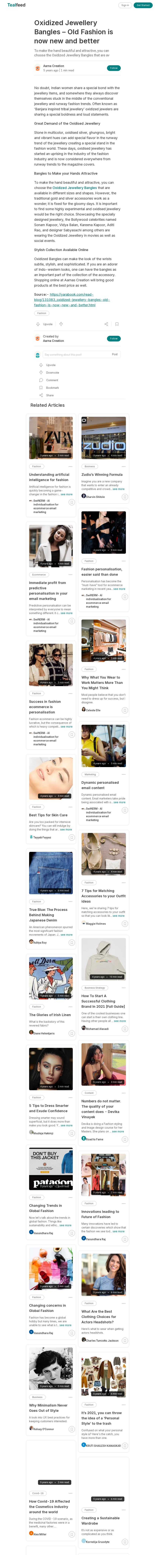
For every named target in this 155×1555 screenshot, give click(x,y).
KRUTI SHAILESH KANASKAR (103, 1445)
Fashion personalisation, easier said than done (101, 571)
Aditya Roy (39, 942)
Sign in (125, 5)
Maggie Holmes (96, 923)
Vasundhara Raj (96, 1239)
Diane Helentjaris (44, 1033)
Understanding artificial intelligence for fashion (49, 477)
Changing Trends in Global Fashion (45, 1208)
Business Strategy (95, 987)
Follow (114, 68)
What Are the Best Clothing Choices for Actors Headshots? (98, 1316)
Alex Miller (39, 1534)
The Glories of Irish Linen (50, 1015)
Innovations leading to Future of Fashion (100, 1214)
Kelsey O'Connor (43, 1429)
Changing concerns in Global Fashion (47, 1308)
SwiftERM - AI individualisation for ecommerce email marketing (98, 601)
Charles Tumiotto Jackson (102, 1340)
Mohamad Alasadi (97, 1028)
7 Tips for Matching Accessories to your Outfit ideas (103, 896)
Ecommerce (39, 574)
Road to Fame (94, 1139)
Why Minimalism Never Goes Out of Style (48, 1408)
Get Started (143, 5)
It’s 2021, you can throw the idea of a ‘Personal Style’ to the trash (101, 1418)
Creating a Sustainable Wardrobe (100, 1520)
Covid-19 (37, 1493)
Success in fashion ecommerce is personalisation (45, 707)
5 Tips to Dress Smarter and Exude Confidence (49, 1108)
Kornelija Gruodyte (97, 1541)
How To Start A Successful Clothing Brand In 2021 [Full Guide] (103, 1001)
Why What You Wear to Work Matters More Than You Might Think (102, 682)
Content (89, 1093)
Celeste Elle (93, 710)
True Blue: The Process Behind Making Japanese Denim (48, 915)
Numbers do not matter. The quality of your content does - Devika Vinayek (101, 1109)
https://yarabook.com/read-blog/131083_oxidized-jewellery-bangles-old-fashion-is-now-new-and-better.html (72, 299)
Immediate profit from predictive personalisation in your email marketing (48, 591)
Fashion (41, 313)
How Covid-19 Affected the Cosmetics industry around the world (49, 1506)
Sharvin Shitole (95, 496)
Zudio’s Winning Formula (102, 475)
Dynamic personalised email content (100, 785)
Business (90, 466)
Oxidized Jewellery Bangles (75, 188)
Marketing (90, 774)
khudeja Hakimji (43, 1133)
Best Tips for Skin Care (48, 815)
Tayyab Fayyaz (42, 837)
